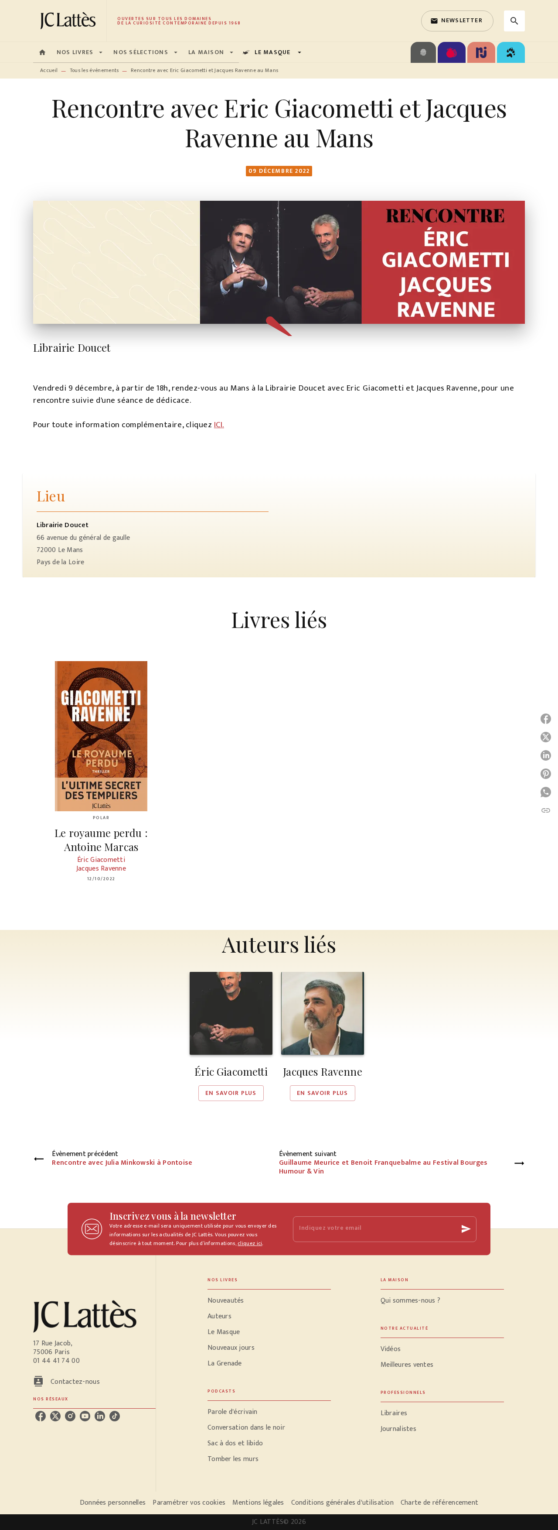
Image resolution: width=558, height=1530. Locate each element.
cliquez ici (250, 1243)
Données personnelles (113, 1503)
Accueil (49, 70)
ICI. (219, 425)
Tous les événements (94, 70)
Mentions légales (258, 1503)
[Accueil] (69, 20)
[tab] (42, 52)
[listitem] (40, 1416)
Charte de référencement (439, 1503)
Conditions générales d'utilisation (342, 1503)
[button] (457, 20)
